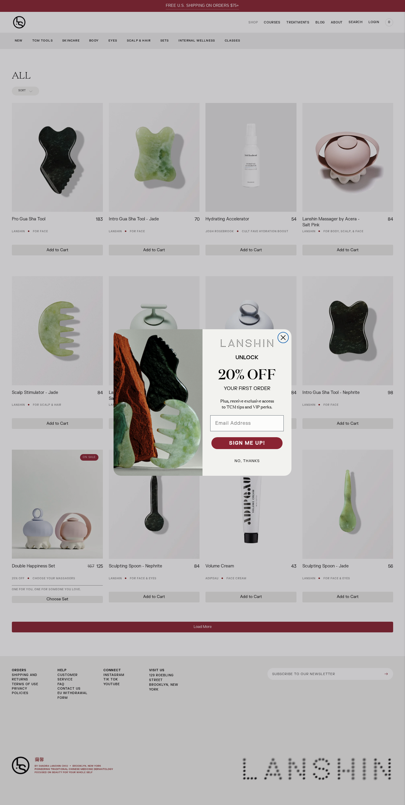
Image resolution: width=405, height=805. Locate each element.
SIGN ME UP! (247, 443)
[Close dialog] (283, 337)
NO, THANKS (247, 461)
